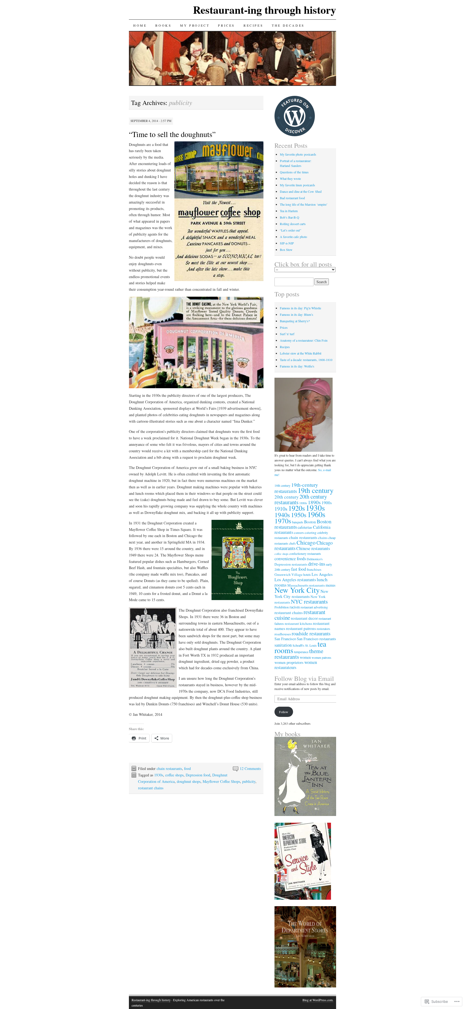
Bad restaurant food (292, 198)
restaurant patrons (301, 628)
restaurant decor (304, 618)
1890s (314, 502)
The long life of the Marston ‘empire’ (303, 204)
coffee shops (174, 774)
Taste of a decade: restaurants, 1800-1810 (306, 360)
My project (194, 25)
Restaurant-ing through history (264, 9)
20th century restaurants (300, 499)
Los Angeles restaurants (295, 580)
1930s (158, 774)
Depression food (198, 774)
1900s (327, 502)
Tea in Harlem (289, 211)
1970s (282, 520)
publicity (248, 781)
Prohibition (281, 607)
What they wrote (290, 178)
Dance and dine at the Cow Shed (301, 191)
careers (299, 532)
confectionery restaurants (305, 553)
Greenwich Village (288, 574)
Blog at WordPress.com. (317, 1000)
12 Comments (250, 768)
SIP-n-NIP (287, 243)
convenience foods (290, 559)
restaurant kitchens (298, 623)
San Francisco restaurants (316, 638)
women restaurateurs (295, 664)
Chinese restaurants (313, 548)
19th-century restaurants (296, 487)
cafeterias (305, 527)
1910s (280, 508)
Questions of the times (294, 172)
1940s (282, 514)
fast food (298, 569)
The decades (288, 25)
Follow (283, 712)
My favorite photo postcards (298, 154)
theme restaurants (298, 653)
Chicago (306, 542)
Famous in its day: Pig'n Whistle (300, 308)
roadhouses (282, 634)
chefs (292, 543)
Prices (226, 25)
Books (163, 25)
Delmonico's (315, 559)
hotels (307, 574)
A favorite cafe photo (293, 236)
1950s (299, 514)
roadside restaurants (311, 633)
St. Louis (311, 645)
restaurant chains (150, 787)
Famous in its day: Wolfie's (297, 366)
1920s (296, 508)
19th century (315, 490)
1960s (316, 514)
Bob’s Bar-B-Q (289, 217)
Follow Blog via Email (304, 678)
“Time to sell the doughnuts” (172, 134)
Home (140, 25)
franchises (314, 569)
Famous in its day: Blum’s (296, 314)
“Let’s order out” (290, 230)
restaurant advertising (314, 607)
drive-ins (316, 563)
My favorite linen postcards (297, 185)
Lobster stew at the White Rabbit (300, 353)
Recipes (253, 25)
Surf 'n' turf (287, 334)
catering (310, 532)
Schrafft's (298, 645)
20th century (286, 497)
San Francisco (285, 638)
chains (322, 537)
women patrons (321, 657)
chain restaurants (169, 768)
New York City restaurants (301, 593)
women (305, 657)
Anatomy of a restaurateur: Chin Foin (303, 340)
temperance (301, 652)
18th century (282, 485)
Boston (310, 521)
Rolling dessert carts (293, 224)
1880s (303, 503)
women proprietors (289, 662)
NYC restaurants (309, 601)
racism (295, 606)
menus (331, 585)
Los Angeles (322, 574)
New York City (297, 590)
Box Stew (286, 249)
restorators (323, 628)
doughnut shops (188, 781)
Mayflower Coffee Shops (221, 781)
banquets (297, 522)
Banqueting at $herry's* (295, 321)
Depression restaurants (290, 564)
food (187, 768)
